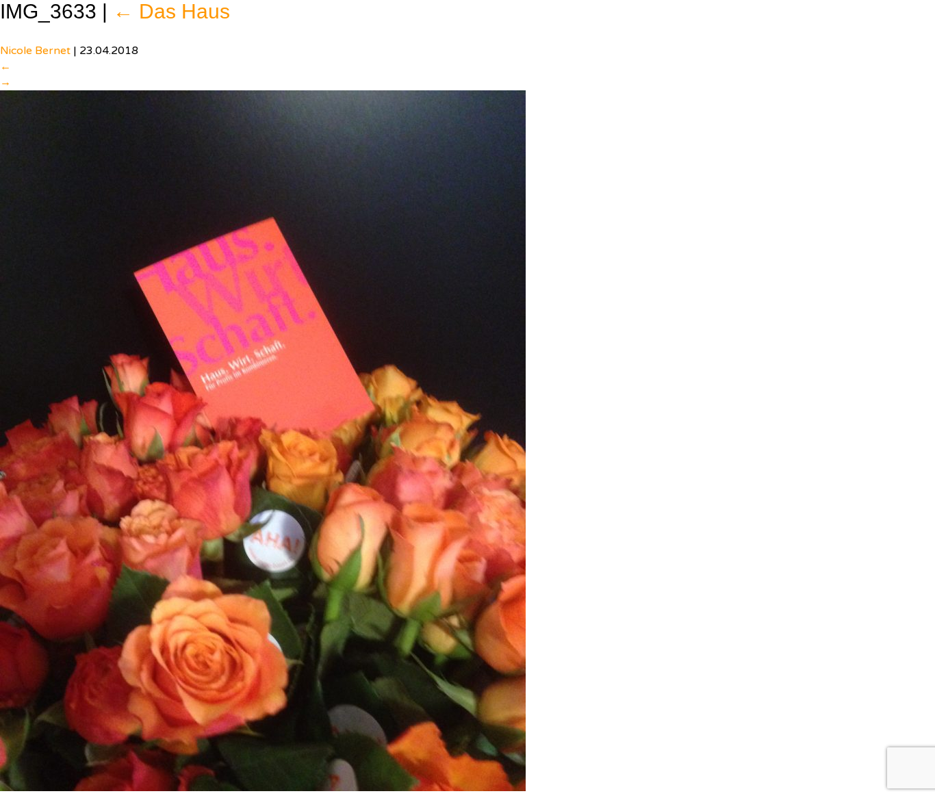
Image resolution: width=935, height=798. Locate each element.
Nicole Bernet (35, 50)
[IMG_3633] (263, 440)
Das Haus (171, 11)
